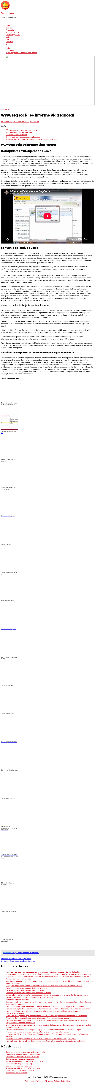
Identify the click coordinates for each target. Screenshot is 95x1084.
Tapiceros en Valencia (15, 1013)
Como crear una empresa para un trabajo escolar (25, 1052)
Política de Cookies (62, 1081)
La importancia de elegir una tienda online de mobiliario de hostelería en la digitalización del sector (46, 1006)
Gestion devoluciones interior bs (19, 1066)
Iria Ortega (34, 122)
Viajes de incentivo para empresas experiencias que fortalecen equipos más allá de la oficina (44, 972)
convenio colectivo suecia (16, 134)
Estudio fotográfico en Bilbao (17, 999)
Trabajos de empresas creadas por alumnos (23, 1054)
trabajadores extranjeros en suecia (20, 132)
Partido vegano (7, 13)
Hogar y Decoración (14, 32)
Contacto (9, 41)
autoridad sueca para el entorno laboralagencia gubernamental (31, 139)
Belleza (9, 28)
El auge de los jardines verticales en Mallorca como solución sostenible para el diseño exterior (44, 986)
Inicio (8, 25)
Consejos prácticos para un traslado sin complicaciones (28, 992)
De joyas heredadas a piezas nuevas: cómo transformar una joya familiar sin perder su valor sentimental (48, 974)
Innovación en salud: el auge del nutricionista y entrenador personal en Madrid (37, 1032)
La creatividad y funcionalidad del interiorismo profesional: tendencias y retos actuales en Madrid (45, 1041)
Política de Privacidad (44, 1081)
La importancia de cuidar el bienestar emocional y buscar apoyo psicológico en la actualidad (43, 1011)
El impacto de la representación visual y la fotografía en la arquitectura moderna (38, 1018)
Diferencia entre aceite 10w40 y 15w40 (22, 1056)
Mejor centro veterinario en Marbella (20, 1022)
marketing (5, 109)
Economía (10, 30)
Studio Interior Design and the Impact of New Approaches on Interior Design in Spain (41, 1039)
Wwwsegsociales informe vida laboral (21, 130)
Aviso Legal (30, 1081)
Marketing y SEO (13, 35)
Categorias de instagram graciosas (20, 1059)
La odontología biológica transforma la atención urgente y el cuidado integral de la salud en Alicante (46, 1020)
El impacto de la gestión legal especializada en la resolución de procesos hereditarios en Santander (46, 1016)
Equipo (8, 39)
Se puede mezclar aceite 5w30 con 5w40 (23, 1068)
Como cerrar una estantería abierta (20, 1070)
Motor (8, 37)
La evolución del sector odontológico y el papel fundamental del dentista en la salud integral (43, 1029)
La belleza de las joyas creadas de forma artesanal (27, 988)
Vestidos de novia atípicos (16, 1073)
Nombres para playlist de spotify (19, 1063)
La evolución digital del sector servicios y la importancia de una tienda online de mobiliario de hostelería (48, 1009)
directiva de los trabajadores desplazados (23, 137)
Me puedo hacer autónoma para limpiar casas (24, 1061)
